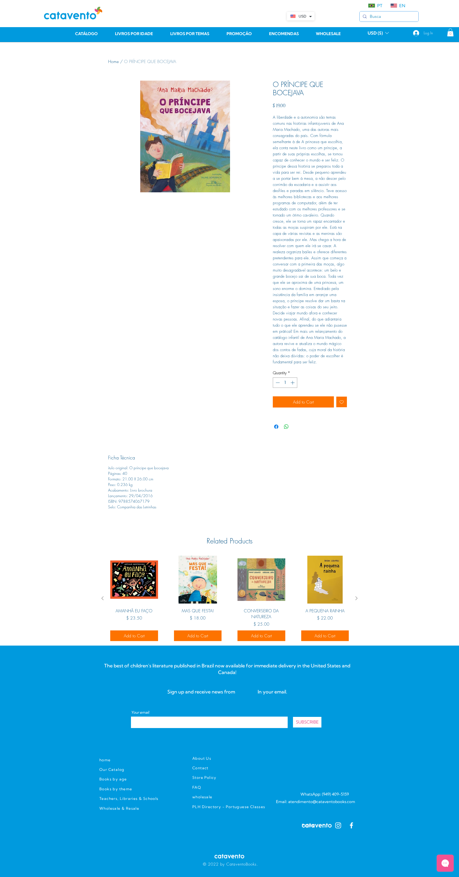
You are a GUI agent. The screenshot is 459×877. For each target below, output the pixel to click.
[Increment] (293, 383)
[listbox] (378, 33)
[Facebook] (351, 825)
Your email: (140, 712)
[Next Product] (356, 598)
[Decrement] (277, 383)
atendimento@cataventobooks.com (321, 801)
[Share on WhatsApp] (286, 426)
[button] (378, 33)
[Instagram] (338, 825)
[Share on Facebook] (276, 426)
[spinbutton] (285, 383)
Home (113, 61)
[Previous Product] (102, 598)
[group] (229, 598)
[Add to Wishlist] (341, 402)
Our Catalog (111, 769)
